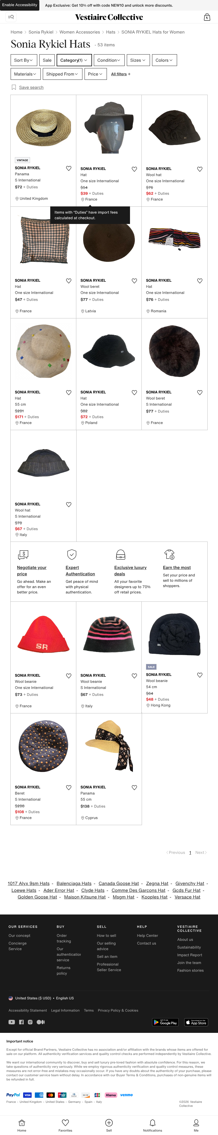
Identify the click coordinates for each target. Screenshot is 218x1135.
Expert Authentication (80, 570)
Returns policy (63, 970)
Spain (89, 1102)
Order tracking (64, 938)
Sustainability (189, 947)
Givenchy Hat (189, 883)
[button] (207, 17)
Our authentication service (69, 954)
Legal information (65, 1010)
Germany (74, 1102)
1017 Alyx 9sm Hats (28, 883)
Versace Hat (187, 897)
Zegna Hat (157, 883)
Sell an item (107, 956)
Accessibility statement (28, 1010)
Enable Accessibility (19, 5)
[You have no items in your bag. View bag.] (207, 17)
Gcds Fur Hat (186, 890)
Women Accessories (80, 32)
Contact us (146, 943)
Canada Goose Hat (119, 883)
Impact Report (189, 955)
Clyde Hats (92, 890)
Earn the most (177, 567)
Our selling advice (106, 946)
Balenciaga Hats (74, 883)
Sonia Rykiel (40, 32)
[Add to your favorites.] (69, 168)
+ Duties (30, 187)
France (11, 1102)
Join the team (189, 963)
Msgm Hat (123, 897)
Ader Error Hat (58, 890)
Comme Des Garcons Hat (138, 890)
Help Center (147, 935)
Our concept (19, 935)
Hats (110, 32)
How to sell (106, 935)
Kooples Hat (154, 897)
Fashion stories (190, 970)
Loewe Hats (23, 890)
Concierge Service (18, 946)
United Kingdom (31, 1102)
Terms (89, 1010)
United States (55, 1102)
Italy (99, 1102)
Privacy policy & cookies (118, 1010)
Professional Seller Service (109, 967)
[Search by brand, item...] (10, 17)
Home (16, 32)
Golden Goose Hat (37, 897)
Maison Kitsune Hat (85, 897)
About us (185, 939)
